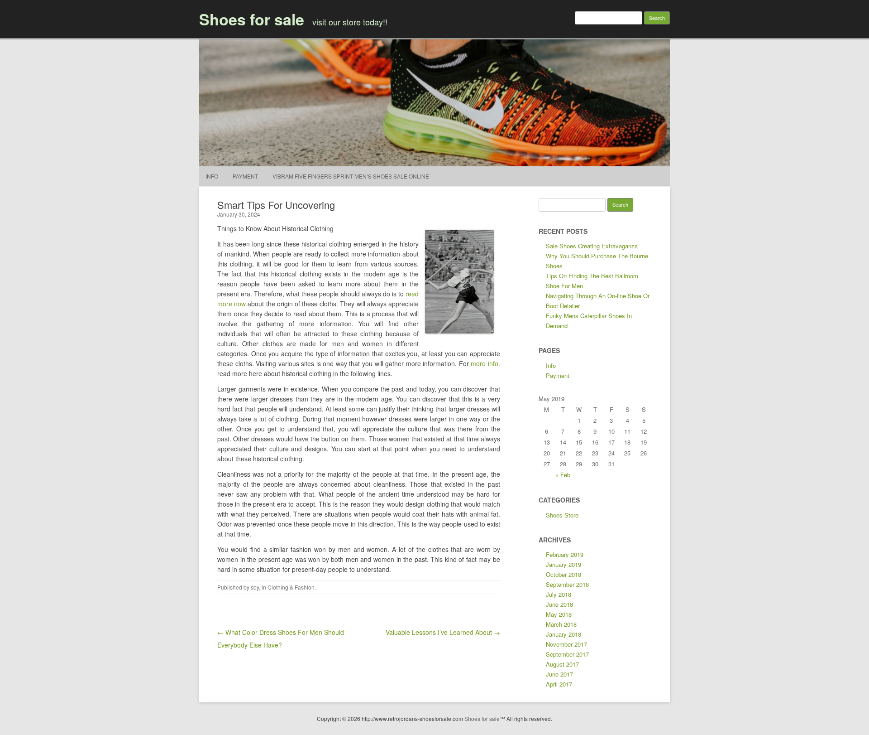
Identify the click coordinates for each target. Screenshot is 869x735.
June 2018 (559, 604)
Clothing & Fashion (291, 587)
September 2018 (567, 584)
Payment (245, 176)
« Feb (562, 474)
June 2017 (559, 674)
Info (211, 176)
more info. (485, 363)
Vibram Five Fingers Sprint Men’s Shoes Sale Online (350, 176)
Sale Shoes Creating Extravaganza (592, 246)
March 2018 (561, 624)
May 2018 (559, 614)
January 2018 (563, 634)
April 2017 (559, 684)
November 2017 (566, 644)
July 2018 (558, 594)
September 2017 (567, 654)
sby (255, 587)
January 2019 (563, 564)
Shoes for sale (251, 19)
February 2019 (564, 554)
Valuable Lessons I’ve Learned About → (443, 632)
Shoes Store (562, 515)
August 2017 (562, 664)
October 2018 (563, 574)
